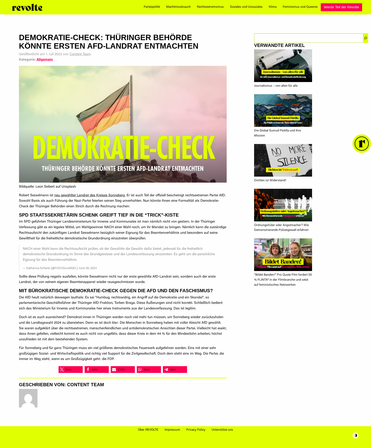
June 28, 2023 (88, 268)
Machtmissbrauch (178, 6)
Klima (273, 6)
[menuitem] (152, 7)
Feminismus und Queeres (300, 6)
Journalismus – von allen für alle (276, 85)
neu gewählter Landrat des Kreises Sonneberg (89, 195)
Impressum (172, 429)
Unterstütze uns (222, 429)
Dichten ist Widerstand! (270, 180)
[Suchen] (365, 38)
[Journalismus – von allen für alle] (283, 66)
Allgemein (45, 60)
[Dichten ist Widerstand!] (283, 161)
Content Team (80, 54)
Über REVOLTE (148, 429)
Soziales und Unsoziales (246, 6)
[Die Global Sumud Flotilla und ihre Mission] (283, 111)
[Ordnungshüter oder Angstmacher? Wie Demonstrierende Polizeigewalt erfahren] (283, 206)
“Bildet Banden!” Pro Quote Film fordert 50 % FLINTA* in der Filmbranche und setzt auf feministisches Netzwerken (283, 279)
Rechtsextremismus (210, 6)
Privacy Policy (195, 429)
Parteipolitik (152, 6)
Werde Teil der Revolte (341, 7)
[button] (71, 369)
